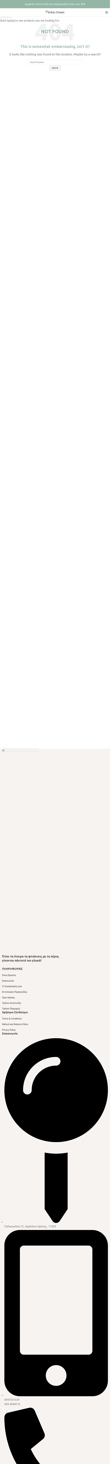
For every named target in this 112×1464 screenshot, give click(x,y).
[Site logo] (55, 12)
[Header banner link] (55, 4)
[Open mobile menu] (3, 12)
